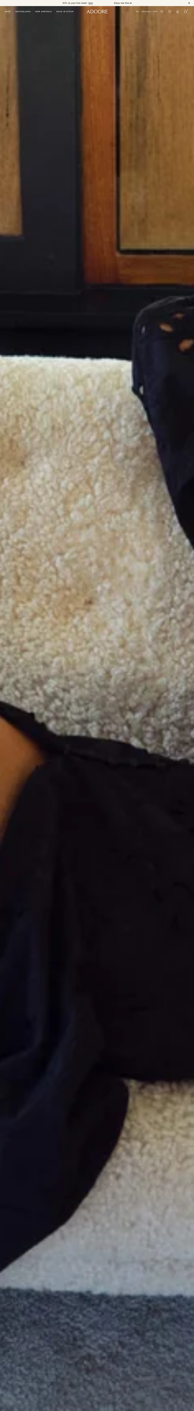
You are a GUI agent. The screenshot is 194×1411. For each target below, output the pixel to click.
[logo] (97, 11)
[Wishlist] (169, 11)
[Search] (162, 11)
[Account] (177, 11)
